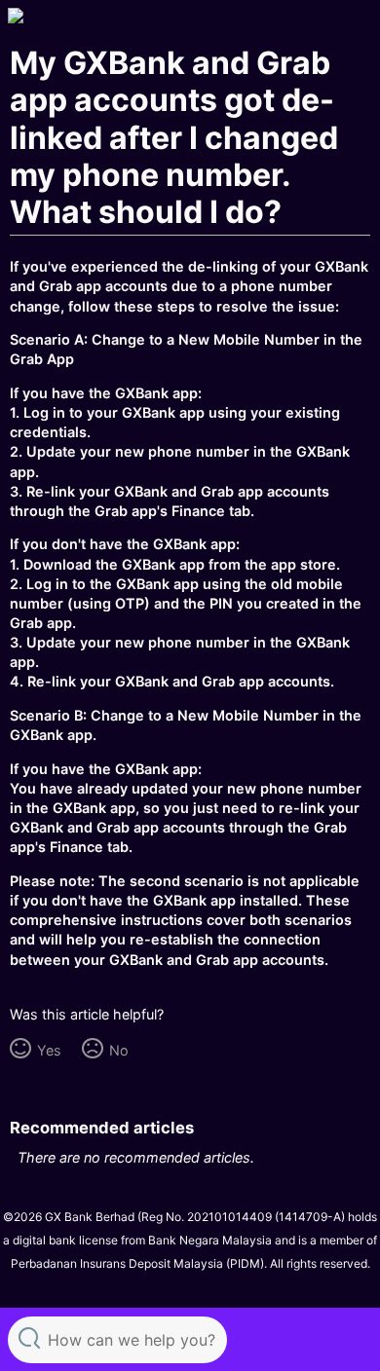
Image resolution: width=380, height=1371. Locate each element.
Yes (48, 1050)
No (118, 1050)
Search (29, 1337)
